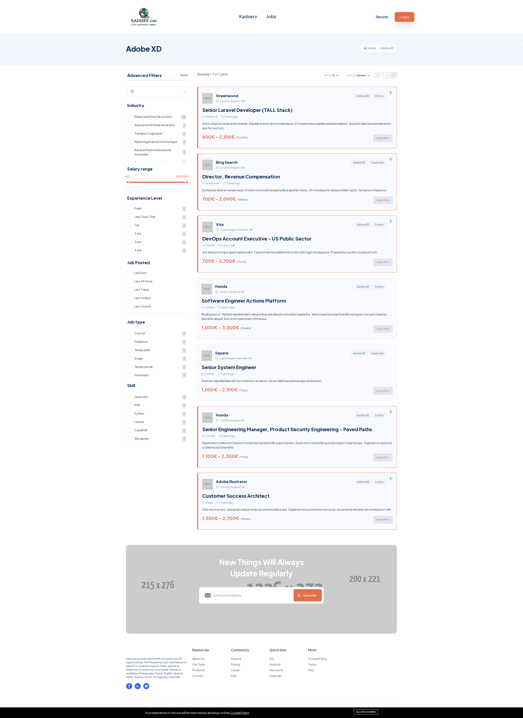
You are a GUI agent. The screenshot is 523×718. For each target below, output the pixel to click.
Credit (235, 670)
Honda (221, 286)
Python (379, 96)
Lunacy (379, 481)
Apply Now (383, 138)
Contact (198, 676)
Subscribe (309, 595)
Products (198, 670)
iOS (271, 658)
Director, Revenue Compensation (241, 176)
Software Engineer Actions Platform (243, 300)
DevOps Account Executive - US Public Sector (257, 238)
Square (221, 353)
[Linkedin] (138, 686)
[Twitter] (146, 686)
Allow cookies (366, 711)
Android (274, 664)
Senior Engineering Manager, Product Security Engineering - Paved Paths (287, 429)
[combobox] (159, 91)
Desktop (275, 676)
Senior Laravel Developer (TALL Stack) (247, 110)
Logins (404, 17)
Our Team (198, 664)
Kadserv (248, 16)
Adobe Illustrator (231, 481)
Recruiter (382, 16)
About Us (198, 658)
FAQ (234, 676)
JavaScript (377, 162)
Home (371, 48)
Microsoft (276, 670)
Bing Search (227, 162)
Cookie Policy (317, 658)
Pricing (235, 664)
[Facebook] (129, 686)
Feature (236, 658)
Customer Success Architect (235, 496)
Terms (312, 664)
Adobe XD (363, 96)
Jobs (271, 16)
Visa (220, 224)
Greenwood (227, 95)
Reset (184, 75)
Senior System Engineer (228, 367)
